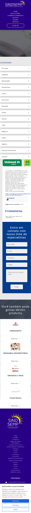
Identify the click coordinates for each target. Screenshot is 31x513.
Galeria (15, 19)
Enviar (17, 287)
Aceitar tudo (15, 501)
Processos (15, 456)
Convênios (15, 439)
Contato (15, 22)
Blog (15, 436)
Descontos (5, 100)
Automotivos (6, 87)
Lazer (3, 125)
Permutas (15, 454)
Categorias (6, 63)
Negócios (5, 131)
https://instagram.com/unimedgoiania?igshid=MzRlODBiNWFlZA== (18, 194)
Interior (4, 119)
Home (15, 11)
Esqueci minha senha (15, 460)
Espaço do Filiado (15, 441)
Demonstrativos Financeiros (15, 447)
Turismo (4, 157)
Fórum (16, 451)
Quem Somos (15, 470)
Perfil (15, 452)
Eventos (15, 449)
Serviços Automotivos (9, 150)
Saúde (4, 138)
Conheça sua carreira (15, 445)
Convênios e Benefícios (15, 15)
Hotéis (4, 112)
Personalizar (15, 505)
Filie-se (15, 25)
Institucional (15, 13)
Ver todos (5, 68)
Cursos (4, 93)
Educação (5, 106)
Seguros (4, 144)
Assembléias (15, 443)
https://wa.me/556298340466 (14, 191)
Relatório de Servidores (15, 458)
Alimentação (6, 81)
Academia (5, 75)
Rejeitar (16, 509)
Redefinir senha (15, 472)
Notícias (15, 17)
